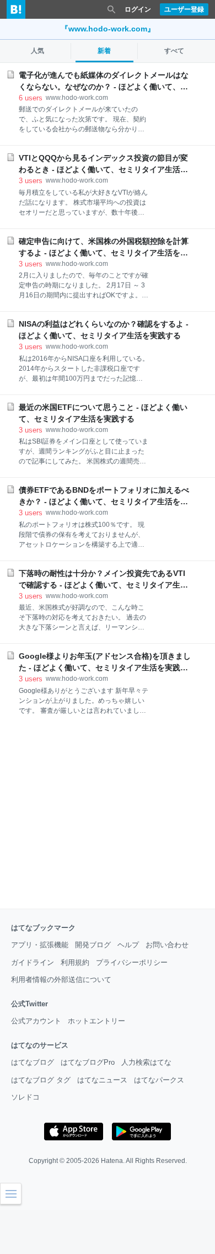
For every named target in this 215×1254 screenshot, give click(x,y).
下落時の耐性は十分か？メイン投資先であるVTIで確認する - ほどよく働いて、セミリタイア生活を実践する (103, 580)
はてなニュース (102, 1080)
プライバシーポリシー (132, 962)
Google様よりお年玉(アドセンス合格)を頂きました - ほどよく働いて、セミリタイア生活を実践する (105, 663)
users (30, 98)
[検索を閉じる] (111, 9)
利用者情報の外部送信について (61, 979)
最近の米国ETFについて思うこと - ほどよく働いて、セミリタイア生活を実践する (103, 413)
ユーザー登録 (184, 9)
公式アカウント (36, 1021)
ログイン (138, 9)
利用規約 (75, 962)
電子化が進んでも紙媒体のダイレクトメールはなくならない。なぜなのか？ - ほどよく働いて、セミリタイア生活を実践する (104, 82)
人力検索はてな (146, 1062)
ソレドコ (25, 1097)
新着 (104, 51)
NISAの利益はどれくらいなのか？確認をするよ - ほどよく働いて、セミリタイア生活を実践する (104, 329)
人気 (37, 51)
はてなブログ (32, 1062)
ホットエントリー (96, 1021)
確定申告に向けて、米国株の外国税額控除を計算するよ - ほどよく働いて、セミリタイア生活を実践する (104, 248)
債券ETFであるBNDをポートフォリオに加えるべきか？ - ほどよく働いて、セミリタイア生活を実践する (104, 496)
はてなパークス (159, 1080)
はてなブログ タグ (41, 1080)
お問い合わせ (167, 945)
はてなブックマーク (43, 928)
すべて (174, 51)
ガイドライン (32, 962)
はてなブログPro (88, 1062)
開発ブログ (93, 945)
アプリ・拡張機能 (39, 945)
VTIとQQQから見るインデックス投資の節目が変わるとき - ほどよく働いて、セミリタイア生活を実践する (103, 164)
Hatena (112, 1161)
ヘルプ (128, 945)
